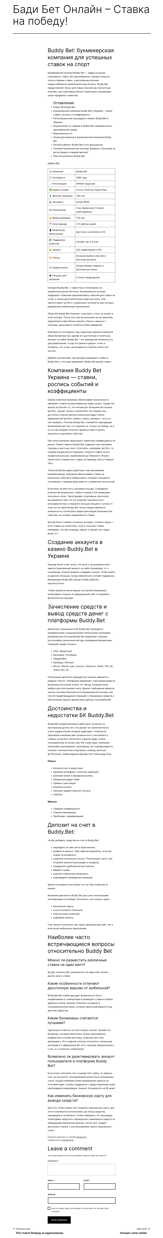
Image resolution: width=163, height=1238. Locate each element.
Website (52, 1194)
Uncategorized (67, 1140)
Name (51, 1180)
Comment (53, 1161)
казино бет (54, 163)
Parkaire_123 (81, 1137)
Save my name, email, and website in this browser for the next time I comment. (80, 1209)
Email (87, 1180)
